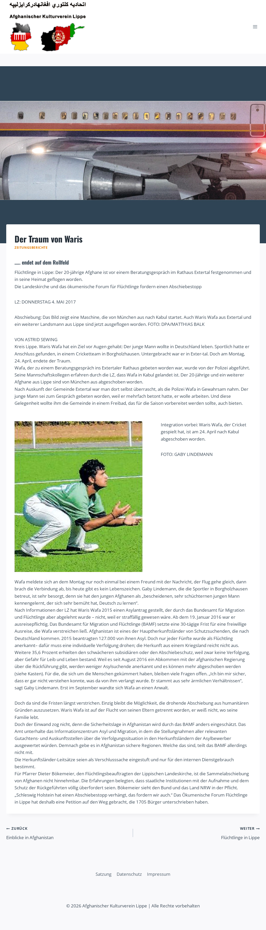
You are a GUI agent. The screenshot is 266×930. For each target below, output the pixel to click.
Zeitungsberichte (31, 247)
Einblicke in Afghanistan (30, 833)
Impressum (158, 874)
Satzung (103, 874)
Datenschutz (129, 874)
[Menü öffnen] (255, 27)
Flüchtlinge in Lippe (240, 833)
